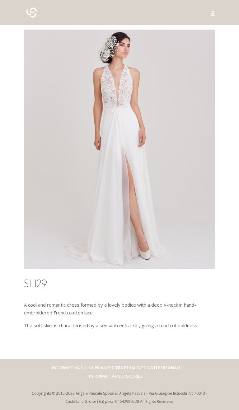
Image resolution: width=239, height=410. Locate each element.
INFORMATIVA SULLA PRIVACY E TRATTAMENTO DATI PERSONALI (116, 367)
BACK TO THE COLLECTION (70, 346)
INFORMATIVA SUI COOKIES (116, 376)
